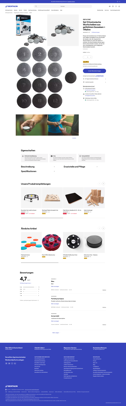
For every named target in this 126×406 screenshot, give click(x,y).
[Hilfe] (112, 6)
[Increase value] (90, 57)
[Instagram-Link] (12, 363)
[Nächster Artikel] (103, 183)
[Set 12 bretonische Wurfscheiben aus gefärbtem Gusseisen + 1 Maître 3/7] (47, 77)
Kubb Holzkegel (88, 210)
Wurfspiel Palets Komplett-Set (50, 210)
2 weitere (74, 138)
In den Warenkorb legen (94, 71)
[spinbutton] (87, 57)
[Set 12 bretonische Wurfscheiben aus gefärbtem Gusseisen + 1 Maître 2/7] (31, 30)
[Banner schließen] (120, 2)
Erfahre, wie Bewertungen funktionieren (28, 300)
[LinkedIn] (15, 363)
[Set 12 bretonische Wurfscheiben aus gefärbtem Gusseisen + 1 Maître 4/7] (31, 125)
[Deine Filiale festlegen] (109, 6)
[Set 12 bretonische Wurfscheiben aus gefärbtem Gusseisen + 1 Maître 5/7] (63, 125)
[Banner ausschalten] (118, 2)
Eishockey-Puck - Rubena (91, 255)
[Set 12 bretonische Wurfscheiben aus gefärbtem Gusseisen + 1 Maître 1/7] (63, 30)
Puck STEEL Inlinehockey (48, 255)
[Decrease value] (84, 57)
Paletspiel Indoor (25, 255)
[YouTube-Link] (9, 363)
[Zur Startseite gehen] (11, 6)
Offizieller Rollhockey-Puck (70, 255)
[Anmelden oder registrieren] (116, 6)
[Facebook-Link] (6, 363)
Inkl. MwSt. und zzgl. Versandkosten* (90, 66)
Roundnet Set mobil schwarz (28, 210)
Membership (100, 10)
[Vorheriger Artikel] (99, 183)
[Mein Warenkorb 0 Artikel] (119, 6)
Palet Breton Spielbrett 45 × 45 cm (72, 210)
